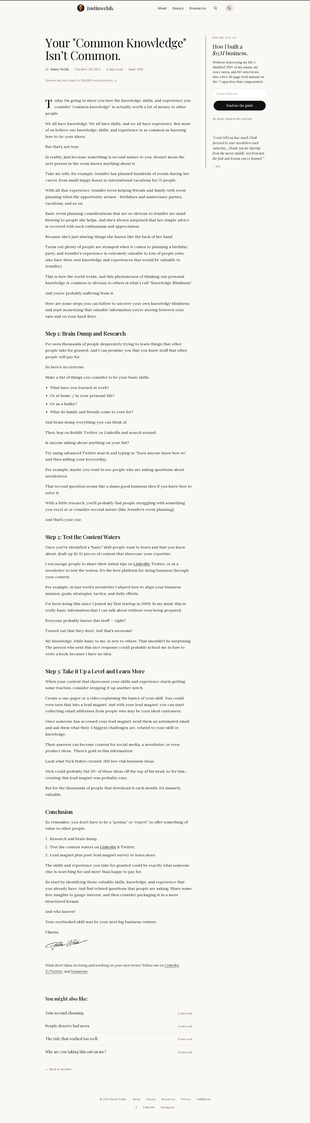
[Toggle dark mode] (229, 8)
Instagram (79, 971)
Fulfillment (203, 1099)
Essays (178, 8)
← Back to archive (58, 1069)
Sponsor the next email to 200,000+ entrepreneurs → (81, 80)
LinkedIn (141, 563)
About (162, 8)
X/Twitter (53, 971)
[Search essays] (215, 8)
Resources (197, 8)
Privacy (186, 1099)
